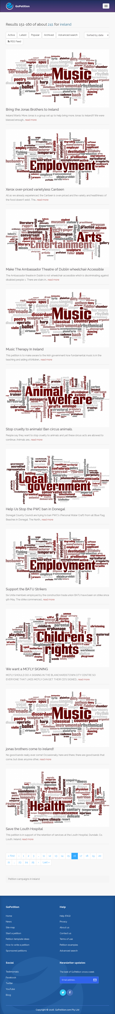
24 (26, 862)
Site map (10, 927)
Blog (8, 995)
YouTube (10, 989)
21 (9, 862)
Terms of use (66, 939)
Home (9, 916)
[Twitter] (63, 992)
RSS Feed (15, 41)
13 (56, 855)
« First (11, 855)
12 (50, 855)
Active (11, 35)
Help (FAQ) (65, 916)
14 (62, 855)
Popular (35, 35)
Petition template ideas (17, 939)
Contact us (65, 933)
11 (44, 855)
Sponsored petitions (16, 950)
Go (95, 980)
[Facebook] (70, 992)
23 (20, 862)
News (9, 921)
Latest (23, 35)
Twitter (9, 983)
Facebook (11, 977)
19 (93, 855)
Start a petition (13, 933)
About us (64, 927)
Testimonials (12, 971)
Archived (49, 35)
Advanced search (68, 35)
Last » (46, 862)
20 (99, 855)
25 (33, 862)
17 (81, 855)
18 (87, 855)
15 (68, 855)
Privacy (63, 921)
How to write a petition (17, 945)
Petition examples (69, 945)
